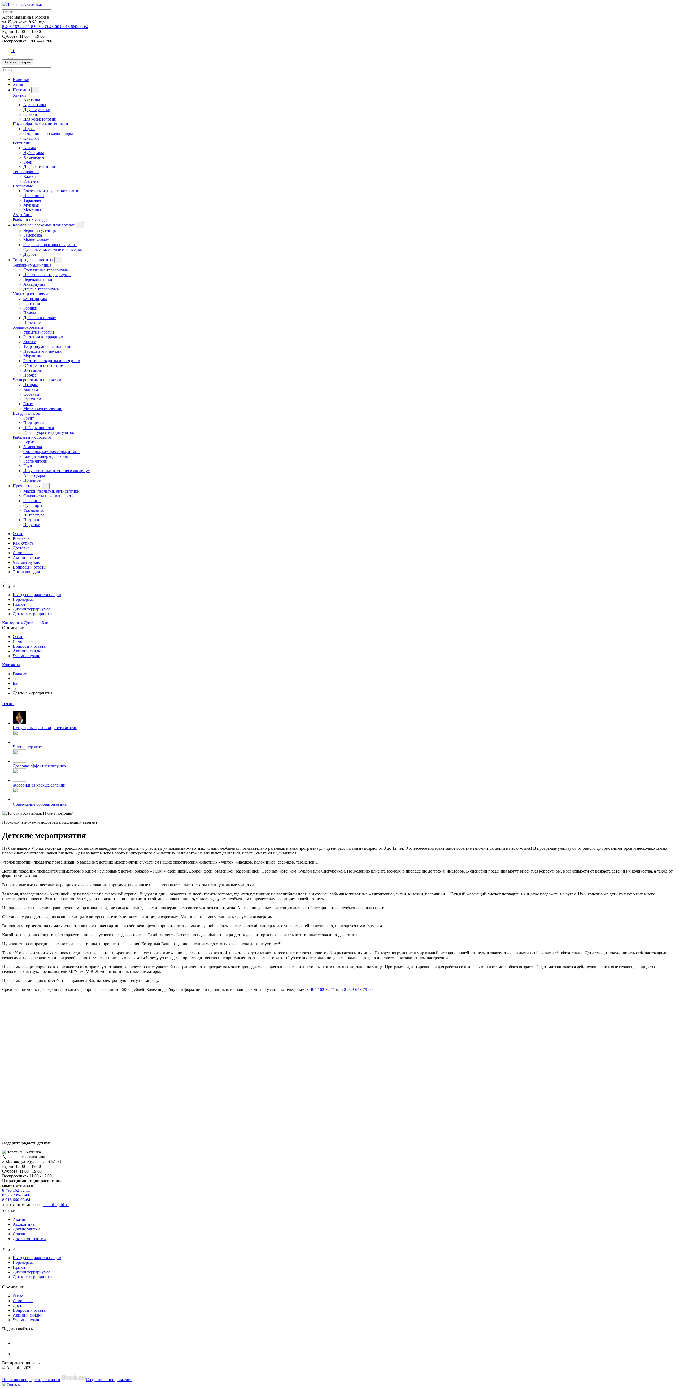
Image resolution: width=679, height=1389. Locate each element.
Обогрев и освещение (43, 365)
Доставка (21, 548)
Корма (29, 442)
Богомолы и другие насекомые (51, 191)
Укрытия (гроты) (38, 332)
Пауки (29, 128)
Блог (46, 623)
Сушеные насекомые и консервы (53, 249)
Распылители (35, 461)
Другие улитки (36, 109)
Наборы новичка (38, 427)
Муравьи (31, 205)
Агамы (29, 148)
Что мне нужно (26, 562)
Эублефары (33, 152)
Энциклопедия (26, 572)
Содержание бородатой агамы (40, 804)
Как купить (23, 543)
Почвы (29, 313)
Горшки (30, 308)
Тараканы (32, 200)
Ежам (28, 403)
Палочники (33, 195)
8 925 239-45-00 (45, 26)
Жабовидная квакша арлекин (39, 785)
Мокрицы (32, 210)
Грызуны (31, 181)
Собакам (31, 394)
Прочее (30, 375)
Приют (19, 604)
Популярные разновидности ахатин (45, 727)
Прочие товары (27, 486)
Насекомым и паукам (42, 351)
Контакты (22, 538)
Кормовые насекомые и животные (44, 225)
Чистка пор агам (27, 747)
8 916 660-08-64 (74, 26)
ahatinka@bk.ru (56, 1204)
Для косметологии (39, 119)
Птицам (30, 384)
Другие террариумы (41, 289)
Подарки (31, 520)
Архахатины (34, 104)
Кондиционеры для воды (46, 456)
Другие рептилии (39, 167)
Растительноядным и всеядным (51, 360)
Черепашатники (37, 279)
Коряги (29, 341)
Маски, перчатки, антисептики (51, 491)
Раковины (32, 500)
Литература (33, 515)
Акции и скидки (28, 557)
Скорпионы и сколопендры (48, 133)
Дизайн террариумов (32, 609)
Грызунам (32, 399)
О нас (18, 533)
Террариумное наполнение (47, 346)
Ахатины (31, 100)
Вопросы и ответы (29, 567)
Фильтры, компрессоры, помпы (51, 451)
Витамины (33, 370)
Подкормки (33, 423)
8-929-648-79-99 (358, 989)
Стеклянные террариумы (46, 270)
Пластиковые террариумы (47, 274)
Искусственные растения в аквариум (56, 470)
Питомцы (21, 90)
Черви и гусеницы (40, 230)
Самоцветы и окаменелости (48, 496)
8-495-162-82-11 (321, 989)
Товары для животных (33, 260)
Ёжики (29, 176)
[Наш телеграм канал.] (11, 1384)
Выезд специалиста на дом (37, 594)
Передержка (24, 599)
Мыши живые (36, 240)
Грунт (28, 418)
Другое (29, 254)
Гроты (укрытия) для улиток (48, 432)
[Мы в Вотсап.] (7, 50)
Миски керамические (42, 408)
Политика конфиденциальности (31, 1379)
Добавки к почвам (39, 317)
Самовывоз (23, 552)
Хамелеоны (33, 157)
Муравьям (32, 356)
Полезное (32, 322)
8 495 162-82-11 (16, 26)
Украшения (33, 510)
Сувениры (32, 505)
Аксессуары (34, 475)
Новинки (21, 79)
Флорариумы (35, 298)
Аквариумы (34, 284)
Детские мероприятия (32, 614)
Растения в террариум (43, 337)
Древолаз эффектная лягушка (39, 766)
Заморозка (32, 235)
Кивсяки (31, 138)
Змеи (27, 162)
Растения (31, 303)
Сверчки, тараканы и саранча (50, 244)
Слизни (30, 114)
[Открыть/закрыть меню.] (10, 58)
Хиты (18, 84)
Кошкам (30, 389)
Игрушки (31, 524)
